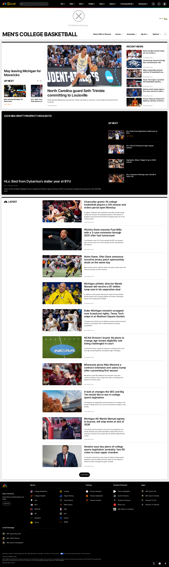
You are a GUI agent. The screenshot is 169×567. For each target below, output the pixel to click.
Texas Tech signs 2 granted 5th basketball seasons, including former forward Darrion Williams (153, 81)
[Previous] (38, 81)
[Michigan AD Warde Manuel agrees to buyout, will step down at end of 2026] (62, 428)
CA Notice (78, 553)
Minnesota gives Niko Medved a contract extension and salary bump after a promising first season (105, 367)
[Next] (41, 81)
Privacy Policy (55, 553)
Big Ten (144, 34)
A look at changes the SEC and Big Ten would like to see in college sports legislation (104, 394)
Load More (85, 475)
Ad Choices (47, 553)
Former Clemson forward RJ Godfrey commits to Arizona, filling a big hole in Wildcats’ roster (154, 100)
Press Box (40, 553)
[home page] (9, 4)
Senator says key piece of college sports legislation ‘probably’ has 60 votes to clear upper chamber (104, 449)
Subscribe (6, 503)
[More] (153, 4)
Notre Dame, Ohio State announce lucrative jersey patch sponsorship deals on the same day (104, 259)
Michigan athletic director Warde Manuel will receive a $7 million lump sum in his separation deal (103, 286)
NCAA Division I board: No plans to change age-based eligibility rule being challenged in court (104, 340)
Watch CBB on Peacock (102, 34)
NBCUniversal (13, 556)
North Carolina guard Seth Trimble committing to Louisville (76, 92)
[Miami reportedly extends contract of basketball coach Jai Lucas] (134, 73)
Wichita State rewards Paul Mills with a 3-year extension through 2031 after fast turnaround (103, 232)
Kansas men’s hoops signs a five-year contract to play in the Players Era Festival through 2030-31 (153, 90)
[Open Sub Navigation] (65, 3)
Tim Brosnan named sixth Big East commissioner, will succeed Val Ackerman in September (154, 61)
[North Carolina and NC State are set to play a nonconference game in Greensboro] (134, 54)
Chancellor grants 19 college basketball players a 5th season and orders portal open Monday (105, 204)
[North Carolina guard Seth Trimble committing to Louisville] (84, 66)
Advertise (4, 553)
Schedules (131, 34)
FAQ (26, 553)
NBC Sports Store (32, 553)
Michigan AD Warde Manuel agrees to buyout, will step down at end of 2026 (104, 421)
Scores (118, 34)
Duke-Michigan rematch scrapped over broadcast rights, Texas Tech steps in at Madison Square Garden (104, 313)
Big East (156, 34)
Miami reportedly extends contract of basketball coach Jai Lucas (154, 71)
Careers (11, 553)
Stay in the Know (8, 494)
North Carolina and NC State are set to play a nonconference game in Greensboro (153, 52)
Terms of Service (86, 553)
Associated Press (52, 105)
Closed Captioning (19, 553)
